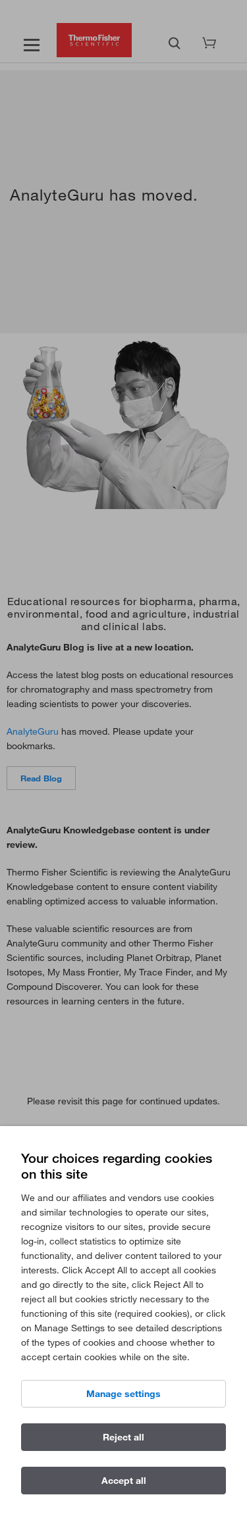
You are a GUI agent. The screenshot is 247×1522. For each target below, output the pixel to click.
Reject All (123, 1437)
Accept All (123, 1480)
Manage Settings (123, 1394)
